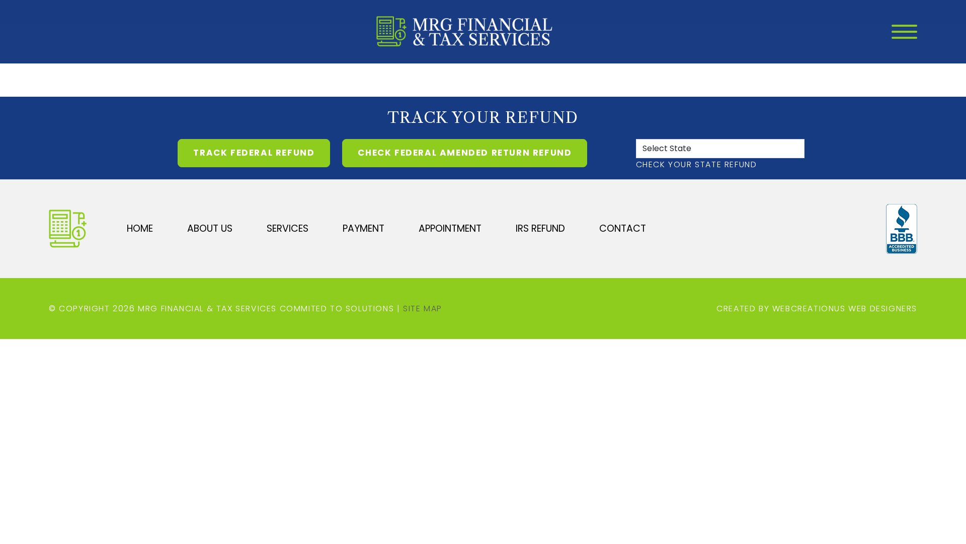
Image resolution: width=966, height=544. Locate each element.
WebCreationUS (809, 308)
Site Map (422, 308)
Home (140, 228)
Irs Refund (540, 228)
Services (287, 228)
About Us (209, 228)
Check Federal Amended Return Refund (465, 153)
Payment (363, 228)
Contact (622, 228)
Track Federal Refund (253, 153)
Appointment (450, 228)
